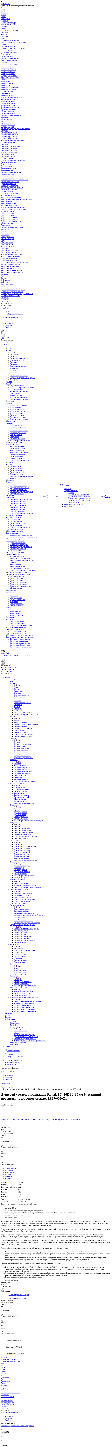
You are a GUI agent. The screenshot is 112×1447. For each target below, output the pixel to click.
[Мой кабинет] (2, 658)
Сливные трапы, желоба (23, 893)
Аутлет (16, 687)
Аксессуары (18, 948)
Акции (3, 1379)
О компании (5, 1385)
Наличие (8, 1178)
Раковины (17, 764)
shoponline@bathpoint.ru (11, 317)
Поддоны (17, 826)
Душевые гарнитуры (22, 866)
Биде (16, 968)
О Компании (14, 1023)
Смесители (18, 844)
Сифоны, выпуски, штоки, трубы (26, 929)
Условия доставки (7, 1403)
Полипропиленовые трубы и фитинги (28, 1001)
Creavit (3, 1369)
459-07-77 (5, 302)
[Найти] (2, 10)
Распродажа (5, 1381)
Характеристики (11, 1168)
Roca (2, 1365)
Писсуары (18, 980)
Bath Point (4, 1389)
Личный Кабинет (7, 1397)
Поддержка (5, 1406)
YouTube (8, 327)
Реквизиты (5, 1395)
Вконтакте (9, 323)
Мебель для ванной (21, 787)
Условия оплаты (7, 1401)
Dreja (3, 1367)
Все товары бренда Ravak (10, 1361)
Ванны (16, 720)
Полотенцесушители (22, 883)
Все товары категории (9, 1359)
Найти (4, 1432)
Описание (9, 1170)
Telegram (8, 325)
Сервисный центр (20, 1031)
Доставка (8, 1176)
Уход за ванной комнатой (23, 991)
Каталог (13, 681)
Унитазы (17, 742)
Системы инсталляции (22, 909)
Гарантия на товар (8, 1405)
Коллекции (5, 1377)
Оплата (8, 1174)
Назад (14, 679)
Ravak (3, 1363)
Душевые (17, 809)
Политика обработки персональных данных (17, 1426)
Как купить (9, 1172)
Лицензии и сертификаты (10, 1393)
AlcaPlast (4, 1371)
